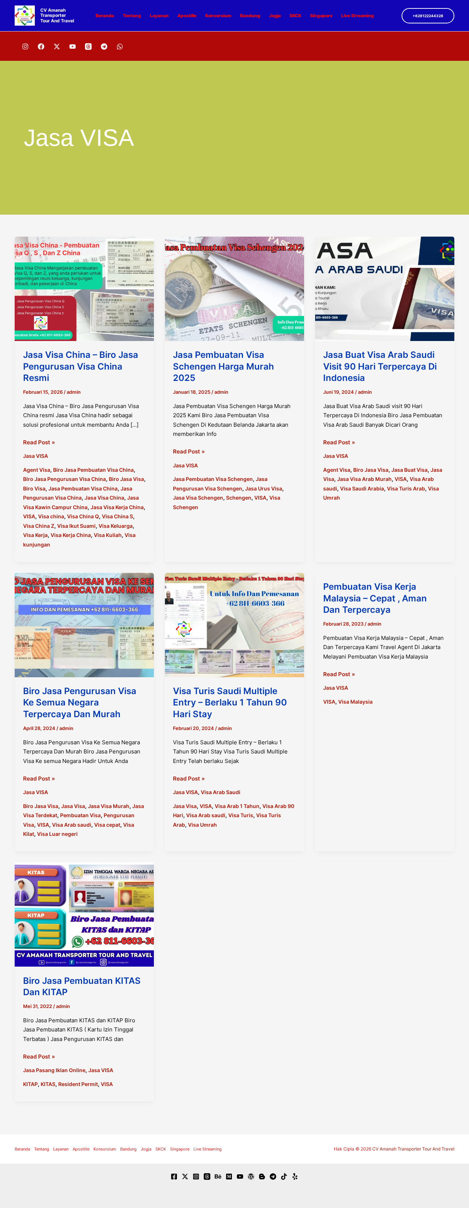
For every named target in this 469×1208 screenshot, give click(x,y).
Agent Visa (36, 470)
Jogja (275, 15)
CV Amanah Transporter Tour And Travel (57, 15)
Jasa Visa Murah (108, 806)
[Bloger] (262, 1176)
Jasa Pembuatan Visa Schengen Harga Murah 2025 (223, 366)
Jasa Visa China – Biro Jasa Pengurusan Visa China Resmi (80, 366)
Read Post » (39, 442)
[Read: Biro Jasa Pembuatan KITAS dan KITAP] (84, 914)
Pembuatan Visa (80, 815)
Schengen (238, 497)
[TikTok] (284, 1176)
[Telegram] (104, 46)
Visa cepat (107, 825)
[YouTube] (72, 46)
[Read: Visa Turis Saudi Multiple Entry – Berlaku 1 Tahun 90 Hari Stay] (234, 624)
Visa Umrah (202, 825)
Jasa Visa (73, 806)
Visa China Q (83, 516)
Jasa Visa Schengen (198, 497)
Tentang (132, 15)
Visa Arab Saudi (220, 792)
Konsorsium (218, 15)
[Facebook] (41, 46)
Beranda (105, 15)
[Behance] (218, 1176)
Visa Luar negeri (57, 834)
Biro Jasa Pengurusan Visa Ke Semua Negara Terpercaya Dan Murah (79, 702)
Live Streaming (357, 15)
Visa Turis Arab (406, 488)
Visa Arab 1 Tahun (237, 806)
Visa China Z (38, 526)
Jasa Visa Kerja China (117, 507)
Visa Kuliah (108, 535)
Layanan (159, 15)
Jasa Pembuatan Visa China (83, 488)
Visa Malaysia (355, 702)
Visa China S (117, 516)
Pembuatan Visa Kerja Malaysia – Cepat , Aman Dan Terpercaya (375, 598)
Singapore (321, 15)
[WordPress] (251, 1176)
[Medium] (229, 1176)
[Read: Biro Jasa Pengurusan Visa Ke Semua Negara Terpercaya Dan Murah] (84, 624)
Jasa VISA (35, 456)
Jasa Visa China (104, 497)
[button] (428, 15)
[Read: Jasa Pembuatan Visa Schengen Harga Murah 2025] (234, 288)
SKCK (295, 15)
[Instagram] (25, 46)
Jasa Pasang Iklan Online (54, 1070)
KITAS (48, 1084)
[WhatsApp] (120, 46)
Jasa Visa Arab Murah (364, 479)
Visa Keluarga (116, 526)
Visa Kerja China (71, 535)
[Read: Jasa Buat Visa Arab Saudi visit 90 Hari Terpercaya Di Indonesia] (384, 288)
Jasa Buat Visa (409, 470)
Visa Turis (240, 815)
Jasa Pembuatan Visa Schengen (213, 479)
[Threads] (88, 46)
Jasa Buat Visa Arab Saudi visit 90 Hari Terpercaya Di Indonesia (380, 366)
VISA (29, 516)
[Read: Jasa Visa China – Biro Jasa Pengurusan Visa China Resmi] (84, 288)
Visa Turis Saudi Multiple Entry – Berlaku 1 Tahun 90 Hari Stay (230, 702)
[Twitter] (185, 1176)
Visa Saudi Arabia (362, 488)
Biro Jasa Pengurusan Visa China (64, 479)
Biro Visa (34, 488)
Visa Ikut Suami (76, 526)
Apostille (186, 15)
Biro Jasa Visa (126, 479)
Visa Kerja (35, 535)
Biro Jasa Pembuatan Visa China (93, 470)
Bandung (250, 15)
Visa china (51, 516)
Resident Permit (78, 1084)
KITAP (30, 1084)
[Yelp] (295, 1176)
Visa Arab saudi (71, 825)
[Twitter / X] (56, 46)
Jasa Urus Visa (263, 488)
